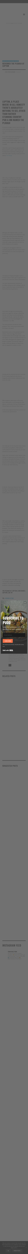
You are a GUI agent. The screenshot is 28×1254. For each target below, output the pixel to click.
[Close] (25, 602)
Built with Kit (8, 650)
